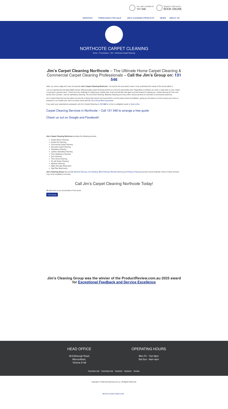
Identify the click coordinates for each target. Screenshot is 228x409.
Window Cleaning (117, 172)
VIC (111, 53)
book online (135, 104)
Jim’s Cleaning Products (141, 17)
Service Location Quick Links (113, 393)
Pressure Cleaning (134, 172)
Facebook (118, 371)
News (163, 17)
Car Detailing (93, 172)
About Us (174, 17)
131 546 (103, 104)
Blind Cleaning (104, 172)
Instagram (128, 371)
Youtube (136, 371)
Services (88, 17)
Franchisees (104, 53)
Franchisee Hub (107, 371)
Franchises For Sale (110, 17)
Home (95, 53)
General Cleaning (80, 172)
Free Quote (52, 194)
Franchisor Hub (94, 371)
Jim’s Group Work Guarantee (102, 100)
